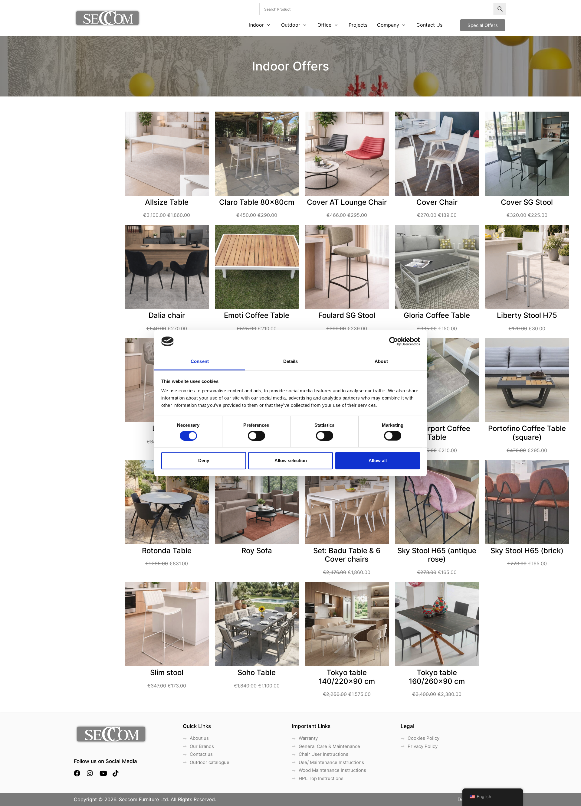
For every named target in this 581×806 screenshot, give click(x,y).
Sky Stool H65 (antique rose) (436, 555)
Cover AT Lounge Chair (347, 202)
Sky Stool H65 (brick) (527, 550)
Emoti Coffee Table (256, 315)
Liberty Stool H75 (527, 315)
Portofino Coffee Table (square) (527, 433)
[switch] (256, 435)
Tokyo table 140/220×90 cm (347, 677)
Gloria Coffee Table (437, 315)
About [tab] (381, 361)
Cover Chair (437, 202)
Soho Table (257, 672)
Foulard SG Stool (346, 315)
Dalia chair (167, 315)
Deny (203, 460)
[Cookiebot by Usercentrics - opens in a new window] (393, 341)
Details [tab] (290, 361)
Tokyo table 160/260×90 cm (437, 677)
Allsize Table (167, 202)
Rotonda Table (167, 550)
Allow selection (290, 460)
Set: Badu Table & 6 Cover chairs (346, 555)
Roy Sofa (256, 550)
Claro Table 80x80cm (256, 202)
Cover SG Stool (527, 202)
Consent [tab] (200, 361)
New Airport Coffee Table (436, 433)
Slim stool (166, 672)
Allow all (378, 460)
